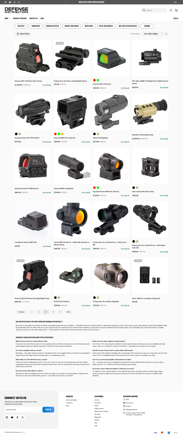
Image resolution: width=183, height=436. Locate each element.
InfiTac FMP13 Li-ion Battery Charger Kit (146, 298)
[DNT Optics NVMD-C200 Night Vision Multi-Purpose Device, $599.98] (150, 58)
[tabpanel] (21, 26)
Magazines (98, 417)
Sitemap (22, 432)
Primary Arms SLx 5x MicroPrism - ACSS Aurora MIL (109, 243)
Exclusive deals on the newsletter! (91, 2)
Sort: (146, 34)
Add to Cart (33, 72)
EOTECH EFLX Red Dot (61, 301)
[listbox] (158, 34)
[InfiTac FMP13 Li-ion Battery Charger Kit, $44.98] (150, 276)
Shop (6, 18)
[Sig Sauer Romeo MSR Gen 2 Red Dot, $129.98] (111, 166)
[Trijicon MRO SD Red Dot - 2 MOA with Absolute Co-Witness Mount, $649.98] (72, 219)
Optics (96, 405)
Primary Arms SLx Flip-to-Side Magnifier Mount (70, 81)
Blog (42, 18)
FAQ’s (127, 399)
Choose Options (111, 72)
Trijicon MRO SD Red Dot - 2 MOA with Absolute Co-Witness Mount (72, 243)
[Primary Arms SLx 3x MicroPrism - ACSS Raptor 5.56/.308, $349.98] (150, 219)
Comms (97, 400)
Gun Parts (97, 414)
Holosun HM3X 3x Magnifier (63, 188)
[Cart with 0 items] (176, 10)
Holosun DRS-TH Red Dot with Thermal (28, 81)
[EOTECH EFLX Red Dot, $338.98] (72, 276)
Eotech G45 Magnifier (100, 138)
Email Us (128, 406)
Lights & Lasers (99, 408)
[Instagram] (5, 2)
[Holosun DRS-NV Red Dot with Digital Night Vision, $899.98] (33, 276)
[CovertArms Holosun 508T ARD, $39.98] (33, 219)
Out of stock (72, 72)
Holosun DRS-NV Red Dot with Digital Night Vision (32, 298)
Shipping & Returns (131, 409)
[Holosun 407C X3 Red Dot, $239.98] (111, 58)
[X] (19, 2)
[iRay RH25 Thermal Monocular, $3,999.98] (150, 112)
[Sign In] (171, 10)
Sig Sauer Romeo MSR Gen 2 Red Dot (106, 191)
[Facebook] (14, 2)
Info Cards (98, 403)
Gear (96, 423)
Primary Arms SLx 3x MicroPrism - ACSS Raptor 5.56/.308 (148, 246)
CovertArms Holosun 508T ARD (26, 242)
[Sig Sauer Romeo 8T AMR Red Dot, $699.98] (33, 166)
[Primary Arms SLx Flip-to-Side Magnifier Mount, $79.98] (72, 58)
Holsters (97, 420)
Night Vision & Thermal (101, 411)
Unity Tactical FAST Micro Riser (143, 191)
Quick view (42, 43)
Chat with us (129, 403)
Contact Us (33, 18)
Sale (96, 425)
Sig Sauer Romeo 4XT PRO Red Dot (27, 138)
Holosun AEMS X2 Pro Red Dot (64, 138)
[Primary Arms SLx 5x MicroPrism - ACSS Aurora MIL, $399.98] (111, 219)
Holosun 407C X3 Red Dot (102, 84)
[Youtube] (10, 2)
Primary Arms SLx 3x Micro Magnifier (106, 301)
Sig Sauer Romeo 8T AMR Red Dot (27, 188)
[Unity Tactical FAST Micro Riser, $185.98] (150, 166)
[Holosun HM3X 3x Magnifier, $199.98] (72, 166)
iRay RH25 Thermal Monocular (142, 135)
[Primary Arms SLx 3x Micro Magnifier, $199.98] (111, 276)
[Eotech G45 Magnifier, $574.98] (111, 112)
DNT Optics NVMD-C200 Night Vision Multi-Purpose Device (150, 82)
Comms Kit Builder (19, 18)
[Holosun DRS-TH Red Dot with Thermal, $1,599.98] (33, 58)
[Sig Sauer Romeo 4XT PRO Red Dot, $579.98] (33, 112)
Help (175, 2)
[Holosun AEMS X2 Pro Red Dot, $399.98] (72, 112)
